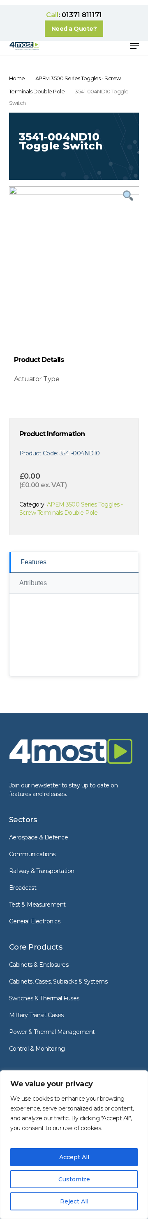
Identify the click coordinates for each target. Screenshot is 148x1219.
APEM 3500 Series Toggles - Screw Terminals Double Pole (71, 508)
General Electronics (34, 921)
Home (17, 78)
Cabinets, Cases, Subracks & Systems (58, 981)
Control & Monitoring (37, 1048)
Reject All (74, 1201)
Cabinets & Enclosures (39, 964)
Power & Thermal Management (52, 1032)
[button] (74, 28)
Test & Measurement (37, 904)
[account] (101, 46)
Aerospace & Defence (38, 837)
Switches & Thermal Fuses (44, 998)
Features (33, 562)
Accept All (74, 1157)
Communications (32, 854)
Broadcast (23, 887)
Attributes (33, 582)
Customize (74, 1179)
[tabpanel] (74, 254)
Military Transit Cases (36, 1015)
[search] (85, 46)
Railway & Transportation (41, 871)
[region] (74, 1144)
